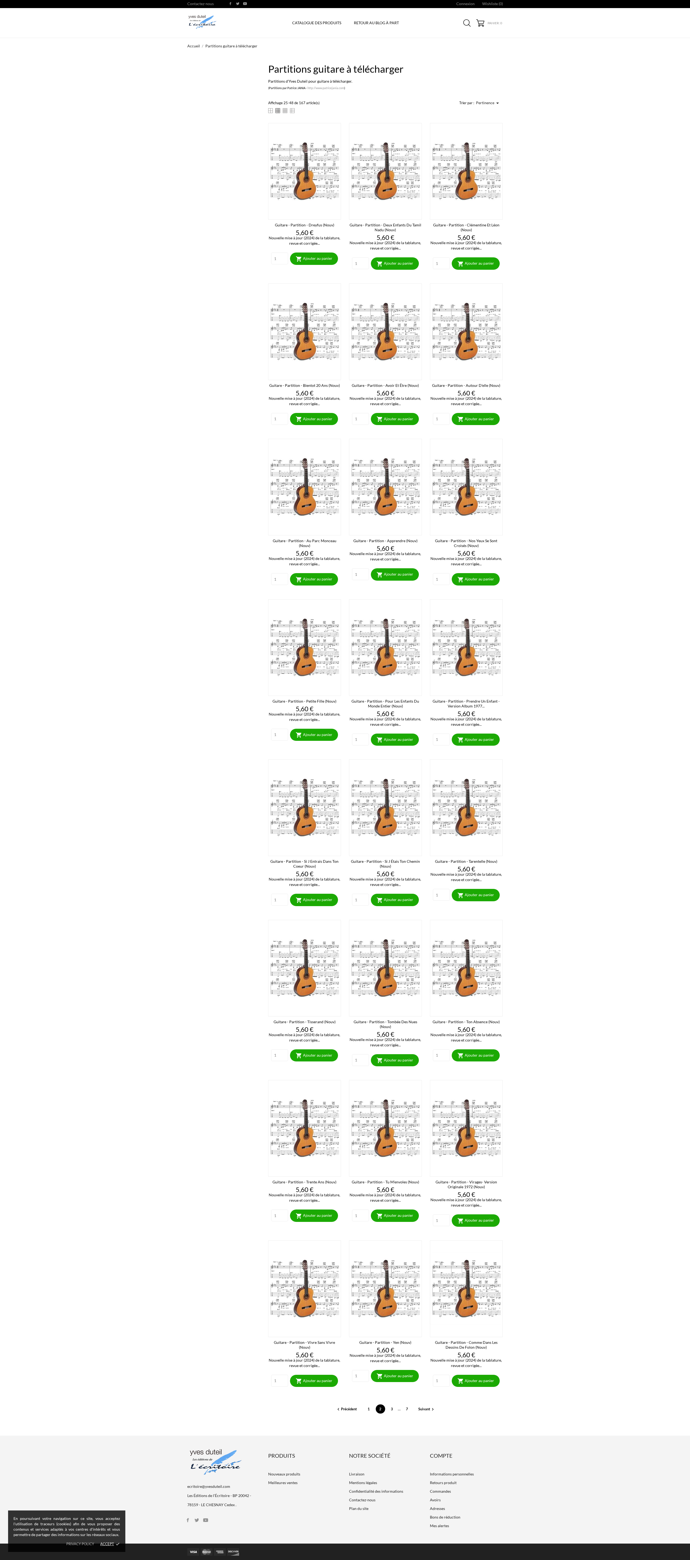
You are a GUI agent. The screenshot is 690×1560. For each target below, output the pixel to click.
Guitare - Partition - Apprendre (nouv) (385, 540)
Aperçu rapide (304, 211)
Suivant (426, 1409)
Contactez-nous (200, 3)
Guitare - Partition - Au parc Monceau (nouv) (304, 543)
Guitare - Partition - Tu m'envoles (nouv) (385, 1182)
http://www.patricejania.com (326, 88)
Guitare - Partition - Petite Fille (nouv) (304, 701)
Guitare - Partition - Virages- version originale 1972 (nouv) (466, 1184)
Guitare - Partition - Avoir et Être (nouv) (385, 385)
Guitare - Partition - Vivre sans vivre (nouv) (304, 1344)
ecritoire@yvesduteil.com (208, 1486)
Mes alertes (439, 1525)
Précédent (347, 1409)
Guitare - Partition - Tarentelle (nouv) (466, 861)
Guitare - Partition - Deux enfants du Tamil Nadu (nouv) (385, 227)
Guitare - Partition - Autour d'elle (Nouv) (466, 385)
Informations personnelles (452, 1474)
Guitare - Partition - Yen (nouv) (385, 1342)
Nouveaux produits (284, 1474)
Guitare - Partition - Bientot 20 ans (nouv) (304, 385)
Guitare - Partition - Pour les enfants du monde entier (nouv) (385, 703)
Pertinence (488, 103)
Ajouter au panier (314, 259)
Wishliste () (492, 3)
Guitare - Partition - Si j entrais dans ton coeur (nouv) (304, 863)
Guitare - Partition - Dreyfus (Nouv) (304, 225)
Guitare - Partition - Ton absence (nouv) (466, 1021)
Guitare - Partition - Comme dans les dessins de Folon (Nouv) (466, 1344)
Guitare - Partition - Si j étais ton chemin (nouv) (385, 863)
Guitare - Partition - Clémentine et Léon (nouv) (466, 227)
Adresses (437, 1508)
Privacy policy (80, 1544)
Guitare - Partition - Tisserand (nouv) (305, 1021)
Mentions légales (363, 1482)
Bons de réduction (445, 1517)
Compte (441, 1455)
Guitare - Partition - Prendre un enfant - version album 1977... (466, 703)
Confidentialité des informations (376, 1491)
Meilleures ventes (283, 1482)
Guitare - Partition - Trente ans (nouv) (304, 1182)
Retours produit (443, 1482)
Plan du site (358, 1508)
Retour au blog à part (376, 22)
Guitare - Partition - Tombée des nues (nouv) (385, 1024)
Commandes (440, 1491)
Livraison (356, 1474)
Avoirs (435, 1500)
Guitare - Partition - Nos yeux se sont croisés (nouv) (466, 543)
